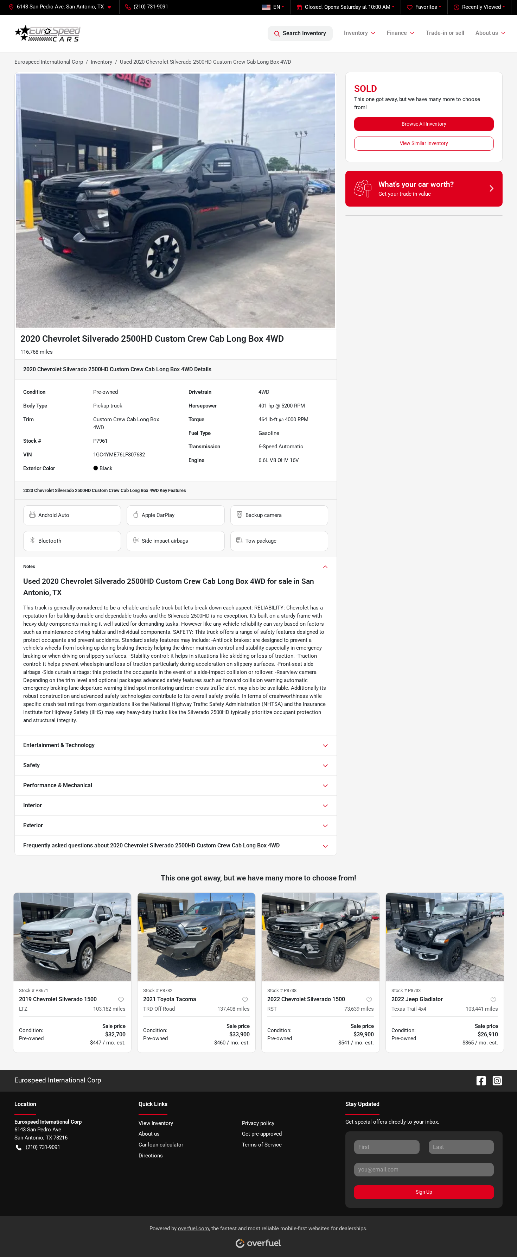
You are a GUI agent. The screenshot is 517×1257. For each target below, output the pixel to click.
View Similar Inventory (424, 143)
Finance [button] (397, 33)
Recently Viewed (481, 7)
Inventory (101, 62)
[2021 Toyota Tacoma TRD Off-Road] (196, 937)
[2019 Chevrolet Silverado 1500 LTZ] (72, 937)
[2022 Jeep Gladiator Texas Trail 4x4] (445, 937)
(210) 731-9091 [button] (151, 7)
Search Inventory (304, 33)
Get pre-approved (262, 1134)
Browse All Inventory (424, 124)
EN (276, 7)
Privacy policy (258, 1123)
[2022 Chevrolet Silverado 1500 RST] (320, 937)
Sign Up (424, 1192)
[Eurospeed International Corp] (47, 33)
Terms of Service (262, 1145)
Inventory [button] (356, 33)
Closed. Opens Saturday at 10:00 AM (347, 7)
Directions (151, 1155)
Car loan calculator (161, 1145)
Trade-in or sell (445, 33)
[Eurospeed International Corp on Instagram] (494, 1080)
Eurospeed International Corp (48, 62)
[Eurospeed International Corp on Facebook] (478, 1080)
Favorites (426, 7)
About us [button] (486, 33)
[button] (63, 7)
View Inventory (156, 1123)
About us (149, 1134)
